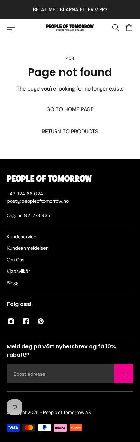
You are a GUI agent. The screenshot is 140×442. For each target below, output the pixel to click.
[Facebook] (25, 321)
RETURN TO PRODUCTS (70, 131)
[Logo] (70, 27)
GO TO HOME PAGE (70, 109)
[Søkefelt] (115, 27)
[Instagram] (10, 321)
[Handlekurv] (129, 27)
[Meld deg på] (123, 373)
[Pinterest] (40, 321)
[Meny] (11, 27)
